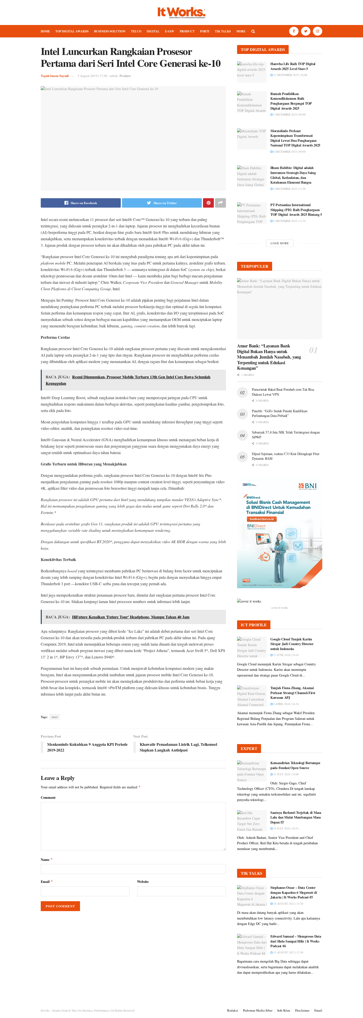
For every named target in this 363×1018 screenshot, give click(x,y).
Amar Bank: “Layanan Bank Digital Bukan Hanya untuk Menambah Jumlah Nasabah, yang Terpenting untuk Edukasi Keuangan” (269, 356)
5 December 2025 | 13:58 (289, 189)
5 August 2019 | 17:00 (92, 75)
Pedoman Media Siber (257, 1010)
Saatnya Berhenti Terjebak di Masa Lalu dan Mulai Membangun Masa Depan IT (295, 817)
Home (45, 31)
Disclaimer (302, 1010)
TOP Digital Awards (72, 31)
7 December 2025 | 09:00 (289, 114)
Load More (280, 243)
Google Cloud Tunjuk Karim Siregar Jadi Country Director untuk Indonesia (292, 643)
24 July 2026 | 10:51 (286, 828)
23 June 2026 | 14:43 (286, 655)
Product (187, 31)
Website (143, 881)
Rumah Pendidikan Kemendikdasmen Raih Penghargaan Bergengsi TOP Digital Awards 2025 (291, 101)
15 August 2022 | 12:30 (288, 952)
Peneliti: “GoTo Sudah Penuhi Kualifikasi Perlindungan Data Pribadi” (279, 413)
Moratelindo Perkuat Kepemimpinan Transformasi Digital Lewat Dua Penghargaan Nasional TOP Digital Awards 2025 (295, 138)
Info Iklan (283, 1010)
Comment (48, 797)
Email (47, 881)
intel (55, 717)
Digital (153, 31)
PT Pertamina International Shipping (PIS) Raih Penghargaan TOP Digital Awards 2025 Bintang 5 (296, 209)
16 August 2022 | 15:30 (288, 903)
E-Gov (169, 31)
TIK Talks (223, 31)
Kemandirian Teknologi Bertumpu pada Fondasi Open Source (295, 765)
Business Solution (109, 31)
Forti (204, 31)
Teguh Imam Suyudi (55, 75)
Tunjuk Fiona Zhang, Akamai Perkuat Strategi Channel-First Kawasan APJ (292, 692)
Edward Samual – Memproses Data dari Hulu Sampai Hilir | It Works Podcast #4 (295, 941)
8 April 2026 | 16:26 (286, 704)
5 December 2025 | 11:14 (289, 221)
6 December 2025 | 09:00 (289, 151)
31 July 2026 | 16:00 (286, 774)
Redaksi (232, 1010)
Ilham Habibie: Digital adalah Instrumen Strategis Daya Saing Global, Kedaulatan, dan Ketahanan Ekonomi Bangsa (293, 175)
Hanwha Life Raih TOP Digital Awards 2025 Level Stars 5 (292, 66)
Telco (136, 31)
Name (47, 859)
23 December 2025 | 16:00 (290, 75)
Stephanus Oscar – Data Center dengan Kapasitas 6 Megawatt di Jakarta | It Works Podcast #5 (293, 892)
